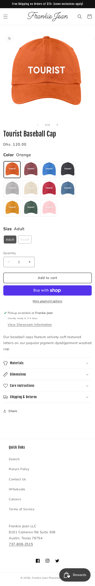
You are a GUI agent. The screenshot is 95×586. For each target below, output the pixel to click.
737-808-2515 (21, 544)
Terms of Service (22, 509)
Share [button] (12, 411)
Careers (15, 499)
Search (14, 459)
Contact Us (17, 479)
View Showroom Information (30, 325)
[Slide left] (38, 125)
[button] (5, 16)
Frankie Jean (40, 577)
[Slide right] (57, 125)
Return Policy (19, 469)
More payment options (47, 301)
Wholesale (17, 489)
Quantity (9, 253)
